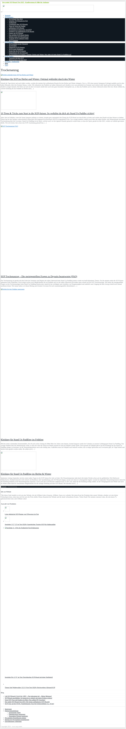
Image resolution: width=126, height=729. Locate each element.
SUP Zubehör (9, 42)
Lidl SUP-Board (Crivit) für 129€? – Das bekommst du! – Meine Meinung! (28, 696)
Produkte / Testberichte (12, 61)
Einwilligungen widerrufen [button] (13, 721)
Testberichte (12, 22)
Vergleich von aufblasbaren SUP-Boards (21, 31)
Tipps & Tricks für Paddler (17, 26)
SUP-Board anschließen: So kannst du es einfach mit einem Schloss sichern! (28, 698)
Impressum (8, 709)
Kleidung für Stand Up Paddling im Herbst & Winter (26, 474)
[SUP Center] (48, 11)
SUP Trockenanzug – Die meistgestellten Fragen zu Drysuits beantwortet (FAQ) (39, 276)
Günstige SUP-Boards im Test (18, 21)
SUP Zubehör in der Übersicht (18, 44)
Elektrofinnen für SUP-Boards (18, 53)
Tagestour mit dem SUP (16, 58)
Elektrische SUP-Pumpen (17, 47)
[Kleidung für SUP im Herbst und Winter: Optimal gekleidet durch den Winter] (17, 75)
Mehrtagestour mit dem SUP (18, 60)
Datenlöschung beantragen (17, 714)
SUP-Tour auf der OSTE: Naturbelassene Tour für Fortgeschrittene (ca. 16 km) (29, 704)
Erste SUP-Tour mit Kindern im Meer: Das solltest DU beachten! (25, 700)
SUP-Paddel (13, 46)
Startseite (8, 15)
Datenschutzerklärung (11, 711)
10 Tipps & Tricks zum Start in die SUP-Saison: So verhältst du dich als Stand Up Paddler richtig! (47, 113)
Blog (6, 63)
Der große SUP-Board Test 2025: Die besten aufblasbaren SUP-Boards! (27, 702)
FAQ (6, 65)
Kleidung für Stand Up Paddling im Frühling (22, 439)
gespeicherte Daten (15, 712)
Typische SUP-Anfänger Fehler (19, 38)
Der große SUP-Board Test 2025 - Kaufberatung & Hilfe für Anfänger (25, 2)
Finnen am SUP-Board (16, 33)
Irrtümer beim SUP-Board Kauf (19, 37)
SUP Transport (13, 40)
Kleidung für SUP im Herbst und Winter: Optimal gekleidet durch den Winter (38, 79)
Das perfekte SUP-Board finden (19, 35)
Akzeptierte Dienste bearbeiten (18, 716)
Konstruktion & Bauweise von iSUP (20, 30)
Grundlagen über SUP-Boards (18, 24)
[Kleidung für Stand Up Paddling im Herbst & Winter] (18, 470)
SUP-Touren (9, 56)
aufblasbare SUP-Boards (16, 28)
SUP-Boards (9, 17)
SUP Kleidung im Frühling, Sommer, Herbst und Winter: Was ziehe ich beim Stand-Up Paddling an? (40, 54)
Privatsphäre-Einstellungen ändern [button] (15, 718)
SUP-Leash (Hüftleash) (16, 49)
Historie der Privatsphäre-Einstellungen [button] (17, 720)
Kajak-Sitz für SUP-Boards (17, 51)
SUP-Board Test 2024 (16, 19)
